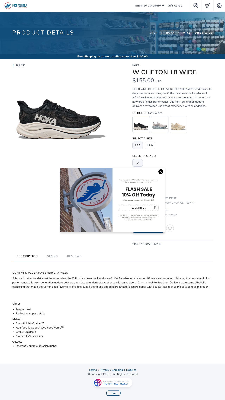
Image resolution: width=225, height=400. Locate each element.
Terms (93, 370)
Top (113, 393)
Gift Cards (175, 6)
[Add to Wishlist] (170, 228)
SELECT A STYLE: (144, 156)
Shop (153, 33)
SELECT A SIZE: (142, 138)
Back (20, 65)
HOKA (170, 33)
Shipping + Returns (124, 370)
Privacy (104, 370)
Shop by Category (148, 6)
